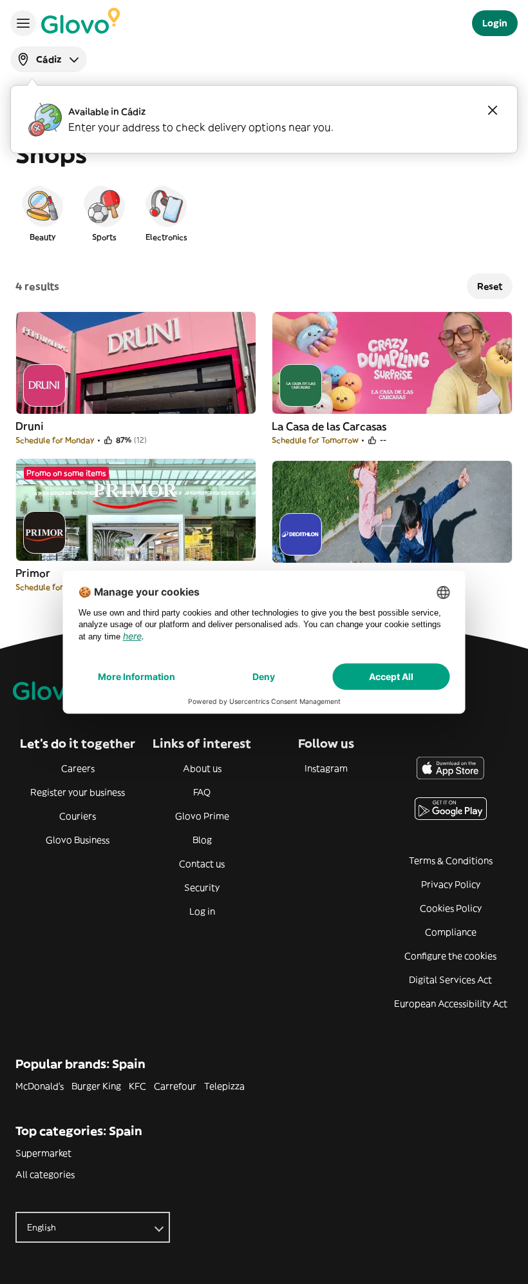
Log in (202, 911)
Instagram (326, 768)
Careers (78, 768)
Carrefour (175, 1086)
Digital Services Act (450, 980)
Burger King (96, 1086)
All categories (45, 1174)
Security (202, 887)
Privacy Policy (450, 884)
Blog (202, 840)
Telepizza (224, 1086)
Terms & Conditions (451, 860)
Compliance (450, 932)
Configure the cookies (450, 956)
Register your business (77, 792)
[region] (264, 212)
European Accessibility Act (450, 1003)
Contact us (202, 864)
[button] (42, 212)
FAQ (202, 792)
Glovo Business (77, 840)
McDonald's (39, 1086)
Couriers (77, 816)
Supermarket (43, 1153)
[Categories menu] (23, 23)
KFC (137, 1086)
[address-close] (492, 110)
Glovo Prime (202, 816)
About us (202, 768)
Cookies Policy (451, 908)
